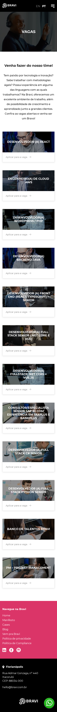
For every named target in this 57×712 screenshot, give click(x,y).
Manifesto (8, 620)
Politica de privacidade (16, 638)
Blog (5, 629)
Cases (6, 624)
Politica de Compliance (17, 643)
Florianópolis (14, 666)
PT (44, 6)
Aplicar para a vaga (16, 157)
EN (38, 6)
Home (6, 615)
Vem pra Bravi (11, 634)
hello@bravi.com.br (14, 687)
